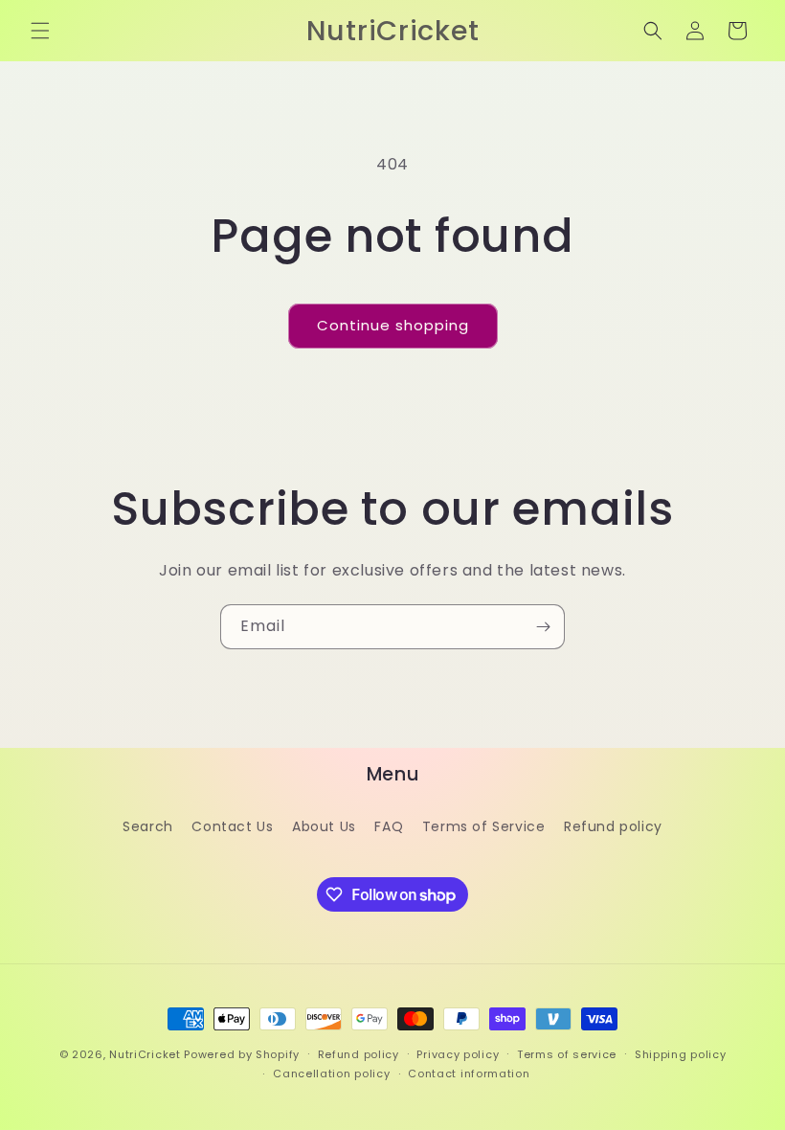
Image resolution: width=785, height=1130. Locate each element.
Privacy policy (457, 1054)
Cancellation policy (331, 1073)
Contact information (468, 1073)
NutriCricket (144, 1054)
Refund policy (613, 826)
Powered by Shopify (242, 1054)
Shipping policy (681, 1054)
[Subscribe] (543, 626)
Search (148, 826)
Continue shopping (393, 325)
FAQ (388, 826)
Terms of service (567, 1054)
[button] (40, 31)
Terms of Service (484, 826)
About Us (324, 826)
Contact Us (232, 826)
